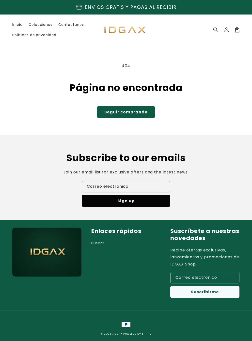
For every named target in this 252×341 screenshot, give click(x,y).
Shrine (146, 334)
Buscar (97, 243)
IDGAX (118, 334)
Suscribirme (205, 292)
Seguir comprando (126, 112)
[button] (215, 29)
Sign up (126, 201)
